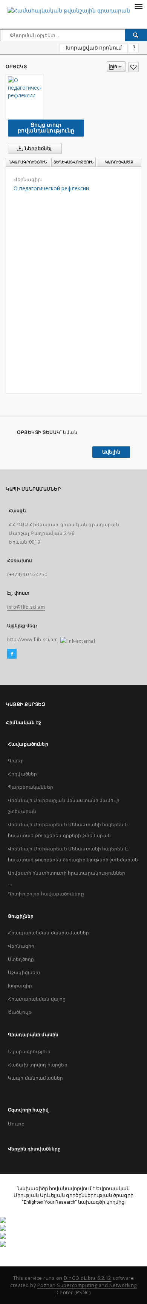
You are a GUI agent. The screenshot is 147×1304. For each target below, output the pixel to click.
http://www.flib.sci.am (32, 639)
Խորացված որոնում (94, 48)
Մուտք (16, 1124)
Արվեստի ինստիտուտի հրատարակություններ (67, 873)
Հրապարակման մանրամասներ (48, 932)
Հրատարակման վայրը (37, 999)
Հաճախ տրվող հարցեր (37, 1065)
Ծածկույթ (20, 1012)
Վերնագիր (21, 946)
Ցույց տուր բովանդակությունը (46, 128)
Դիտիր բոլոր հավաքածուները (46, 894)
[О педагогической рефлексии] (24, 87)
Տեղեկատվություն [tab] (73, 162)
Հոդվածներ (22, 774)
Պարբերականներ (30, 787)
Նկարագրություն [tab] (28, 162)
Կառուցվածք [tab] (119, 162)
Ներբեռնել (37, 148)
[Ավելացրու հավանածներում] (133, 67)
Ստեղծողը (21, 959)
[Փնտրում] (136, 35)
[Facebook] (12, 654)
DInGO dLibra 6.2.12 (87, 1278)
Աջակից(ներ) (24, 972)
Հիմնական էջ (23, 722)
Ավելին (111, 452)
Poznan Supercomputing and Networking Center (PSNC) (87, 1289)
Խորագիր (20, 985)
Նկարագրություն (29, 1051)
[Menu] (138, 6)
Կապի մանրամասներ (35, 1078)
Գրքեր (16, 760)
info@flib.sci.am (26, 607)
